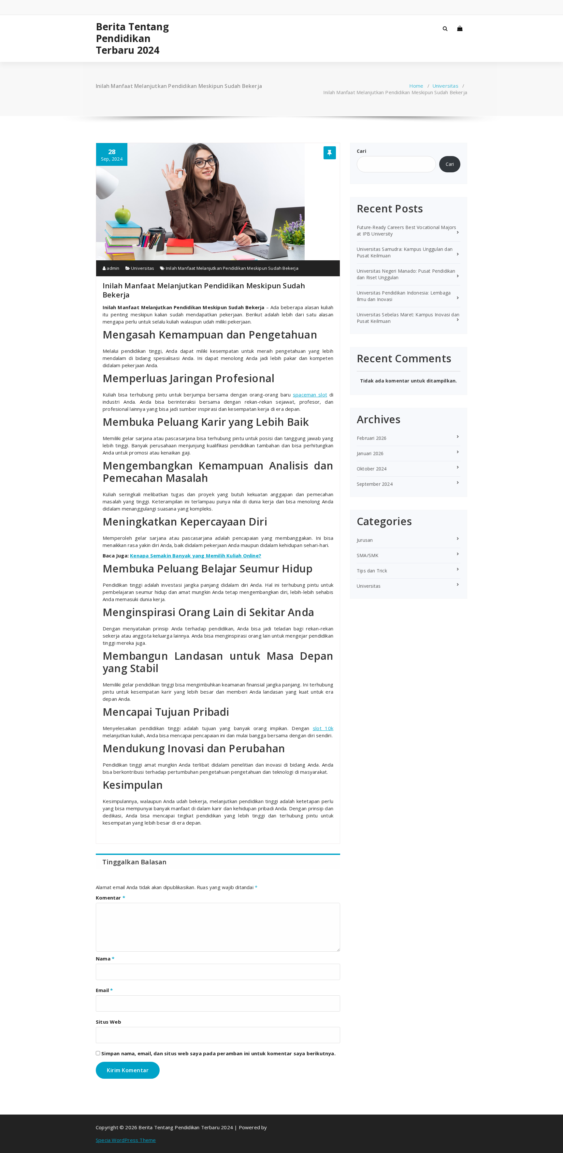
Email (104, 990)
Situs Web (108, 1021)
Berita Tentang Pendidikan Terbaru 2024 (132, 38)
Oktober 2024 (371, 469)
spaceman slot (310, 394)
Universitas (445, 85)
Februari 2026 (372, 438)
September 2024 (375, 484)
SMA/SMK (367, 555)
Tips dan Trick (372, 571)
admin (112, 268)
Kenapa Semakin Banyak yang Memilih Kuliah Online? (195, 555)
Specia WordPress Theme (126, 1140)
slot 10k (323, 728)
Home (416, 85)
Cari (361, 151)
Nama (105, 958)
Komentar (110, 897)
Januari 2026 (370, 453)
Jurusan (365, 540)
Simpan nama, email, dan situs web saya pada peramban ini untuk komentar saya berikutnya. (218, 1053)
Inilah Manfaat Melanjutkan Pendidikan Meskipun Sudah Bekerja (232, 268)
